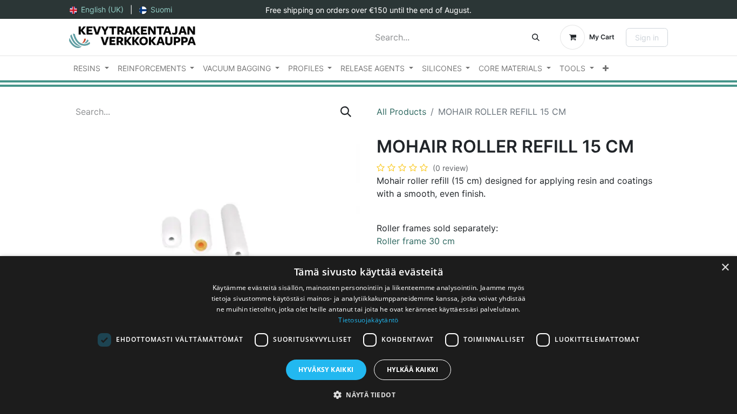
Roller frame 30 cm (417, 241)
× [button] (725, 268)
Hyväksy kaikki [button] (326, 369)
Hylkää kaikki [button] (412, 369)
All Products (401, 111)
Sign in (647, 37)
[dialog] (368, 335)
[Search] (536, 37)
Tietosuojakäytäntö (368, 320)
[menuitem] (97, 9)
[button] (368, 394)
